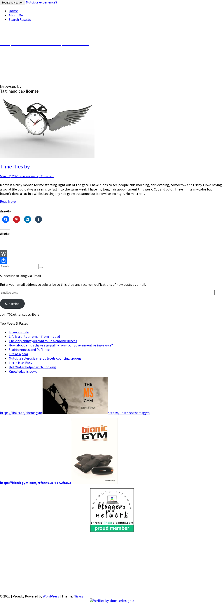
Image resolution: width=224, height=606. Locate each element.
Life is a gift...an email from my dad (34, 336)
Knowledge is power (24, 371)
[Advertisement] (112, 563)
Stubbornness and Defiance (29, 349)
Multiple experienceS (41, 2)
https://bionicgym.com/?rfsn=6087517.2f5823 (35, 482)
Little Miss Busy (20, 362)
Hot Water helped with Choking (32, 367)
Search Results (20, 19)
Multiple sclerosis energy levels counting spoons (45, 358)
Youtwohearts (29, 176)
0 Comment (46, 176)
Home (13, 11)
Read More (8, 201)
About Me (16, 15)
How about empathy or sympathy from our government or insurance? (61, 345)
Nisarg (78, 596)
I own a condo (19, 332)
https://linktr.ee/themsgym (21, 412)
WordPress (51, 596)
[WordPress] (112, 253)
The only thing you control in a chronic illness (43, 341)
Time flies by (15, 166)
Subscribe (12, 303)
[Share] (112, 260)
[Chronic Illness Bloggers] (112, 530)
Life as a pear (18, 354)
